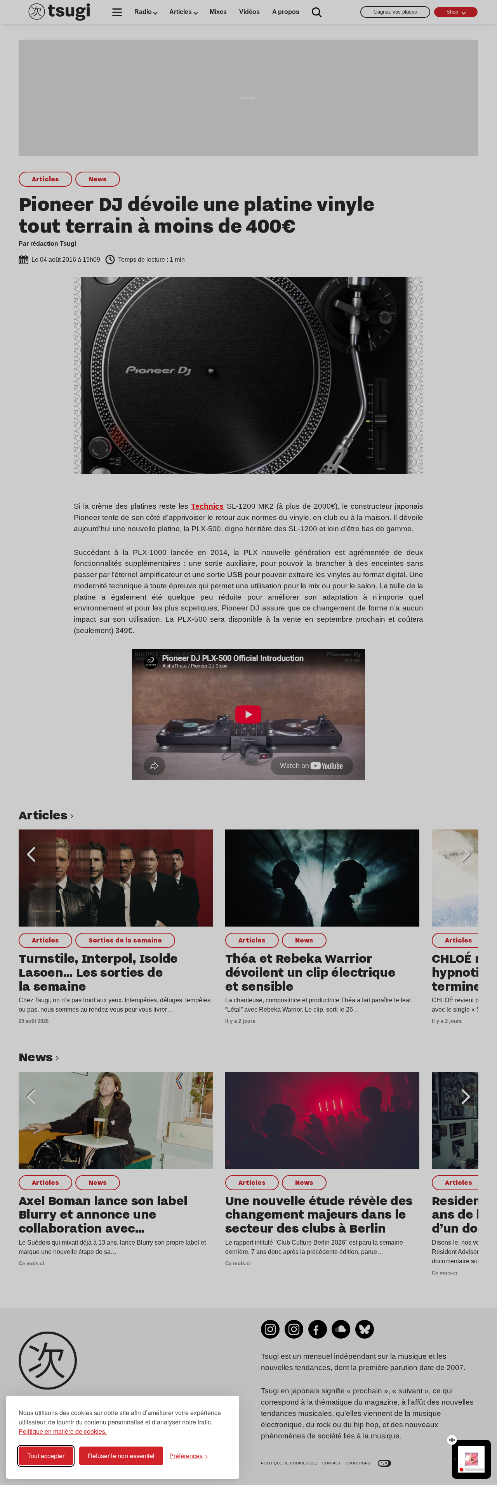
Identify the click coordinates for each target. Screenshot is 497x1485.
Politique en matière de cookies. (63, 1431)
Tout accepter (45, 1455)
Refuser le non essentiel (121, 1455)
